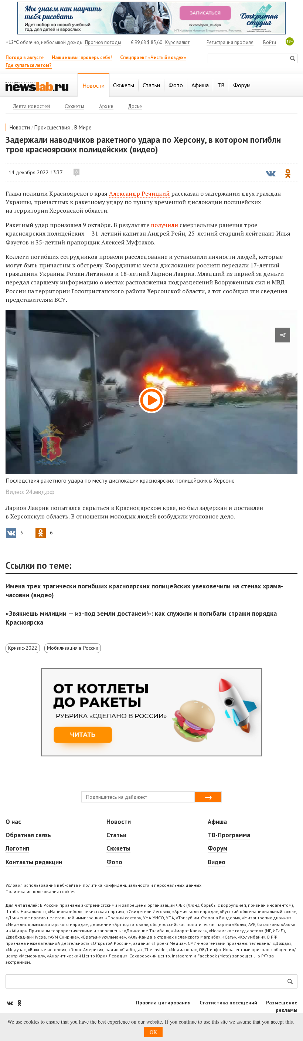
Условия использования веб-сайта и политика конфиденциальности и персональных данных (103, 885)
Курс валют (177, 42)
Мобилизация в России (72, 648)
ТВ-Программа (229, 835)
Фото (114, 862)
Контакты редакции (34, 862)
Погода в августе (25, 57)
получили (165, 225)
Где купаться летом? (29, 65)
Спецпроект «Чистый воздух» (153, 57)
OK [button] (153, 1031)
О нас (13, 822)
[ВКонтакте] (10, 1003)
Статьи (116, 835)
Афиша (217, 822)
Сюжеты (118, 848)
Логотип (17, 848)
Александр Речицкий (139, 193)
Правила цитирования (163, 1002)
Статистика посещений (228, 1002)
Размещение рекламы (281, 1006)
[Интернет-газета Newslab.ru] (37, 86)
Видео (216, 862)
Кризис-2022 (22, 648)
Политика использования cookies (40, 891)
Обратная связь (28, 835)
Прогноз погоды (103, 42)
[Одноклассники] (19, 1003)
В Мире (83, 127)
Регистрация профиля (230, 42)
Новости (20, 127)
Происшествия (52, 127)
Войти (269, 42)
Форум (217, 848)
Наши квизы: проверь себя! (82, 57)
